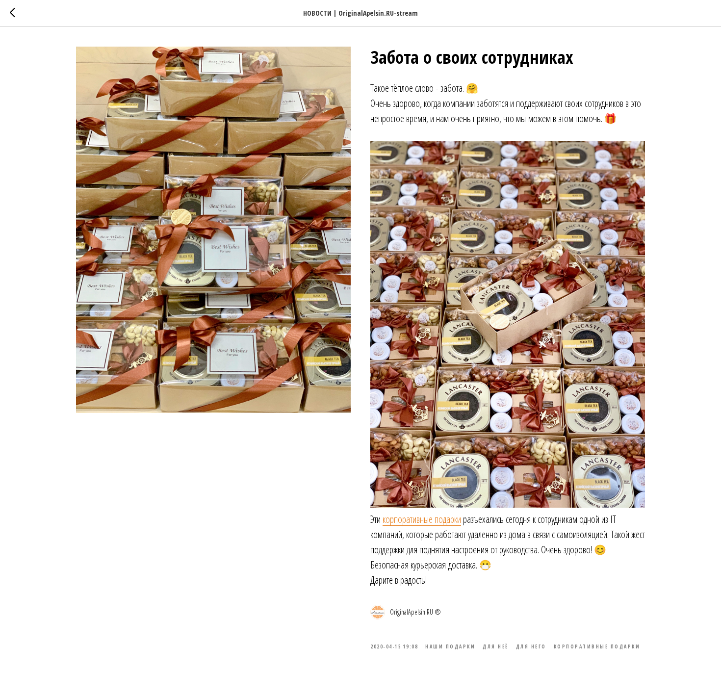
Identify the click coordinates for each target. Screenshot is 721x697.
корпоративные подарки (422, 519)
